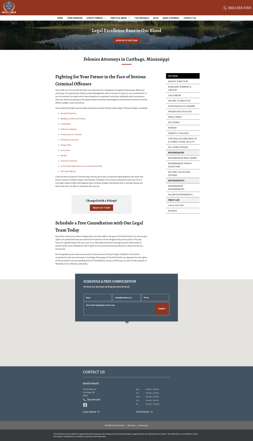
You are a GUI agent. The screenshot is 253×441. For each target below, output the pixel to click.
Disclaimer (143, 425)
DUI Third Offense (178, 147)
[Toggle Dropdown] (105, 18)
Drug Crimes (175, 117)
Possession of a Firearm (181, 106)
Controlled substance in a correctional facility (81, 166)
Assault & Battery (178, 81)
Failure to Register (179, 100)
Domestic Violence (178, 133)
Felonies (173, 76)
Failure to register (69, 129)
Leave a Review (89, 411)
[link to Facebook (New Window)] (85, 405)
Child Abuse (174, 95)
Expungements (176, 180)
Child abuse (66, 123)
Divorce (172, 210)
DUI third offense (68, 171)
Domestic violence (69, 160)
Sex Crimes (174, 122)
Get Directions (142, 411)
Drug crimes (66, 145)
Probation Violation (180, 111)
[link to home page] (9, 7)
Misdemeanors (176, 152)
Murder (64, 155)
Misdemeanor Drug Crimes (182, 158)
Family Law (173, 200)
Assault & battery (68, 113)
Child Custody (176, 205)
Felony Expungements (180, 194)
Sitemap (131, 425)
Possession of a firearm (71, 134)
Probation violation (70, 139)
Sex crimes (65, 150)
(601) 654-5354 (93, 399)
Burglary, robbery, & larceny (73, 118)
